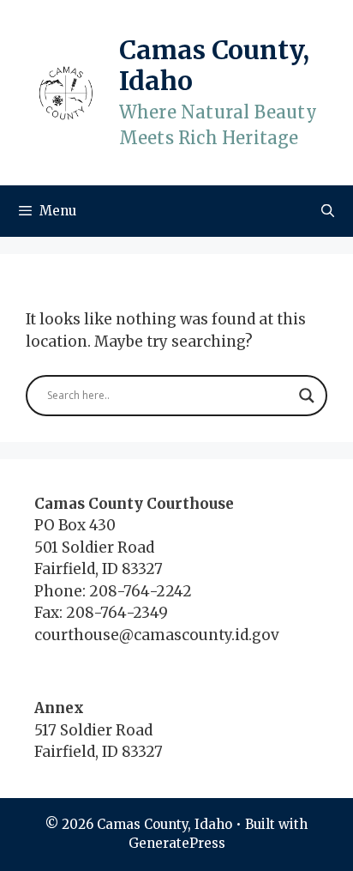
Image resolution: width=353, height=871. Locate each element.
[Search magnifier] (307, 396)
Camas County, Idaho (214, 65)
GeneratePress (177, 843)
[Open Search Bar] (327, 211)
